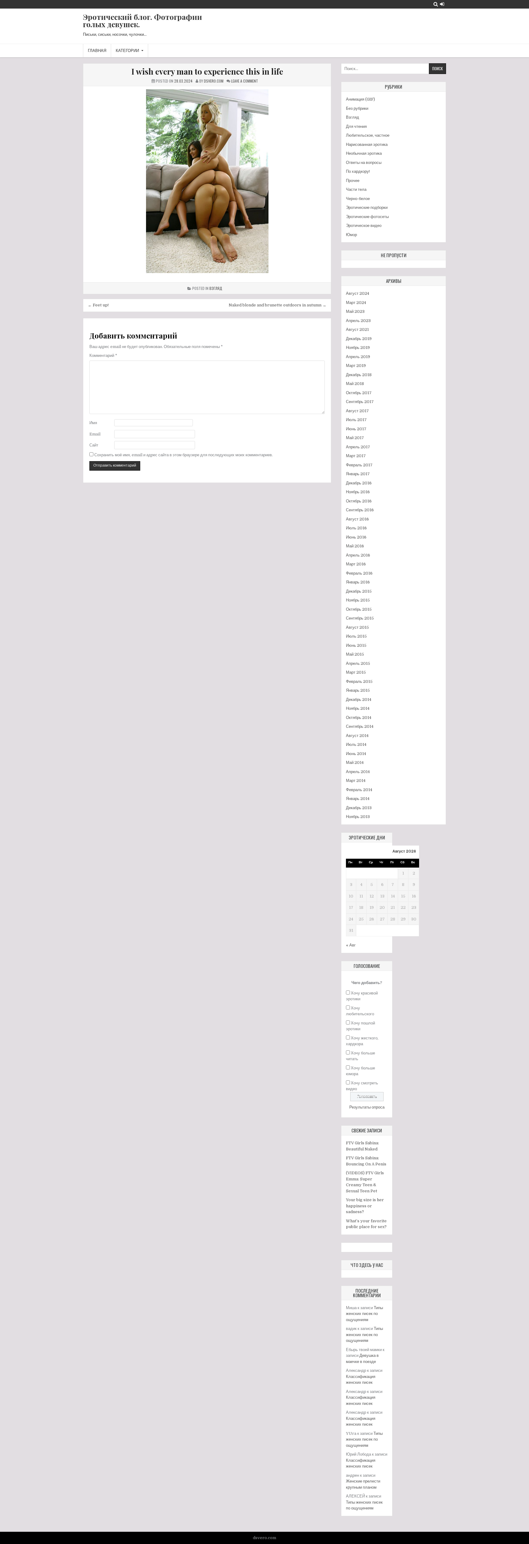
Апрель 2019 (358, 356)
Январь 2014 (358, 798)
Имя (93, 422)
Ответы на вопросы (363, 162)
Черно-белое (358, 198)
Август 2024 (357, 293)
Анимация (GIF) (360, 99)
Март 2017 (356, 456)
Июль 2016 (356, 528)
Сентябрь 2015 (360, 618)
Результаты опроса (367, 1107)
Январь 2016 (358, 582)
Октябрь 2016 (359, 501)
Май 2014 (355, 762)
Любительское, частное (367, 135)
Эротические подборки (367, 207)
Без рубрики (357, 108)
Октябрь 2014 (358, 717)
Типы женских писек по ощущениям (364, 1313)
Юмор (351, 234)
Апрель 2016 (358, 555)
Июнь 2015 (356, 645)
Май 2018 (355, 383)
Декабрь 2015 (359, 591)
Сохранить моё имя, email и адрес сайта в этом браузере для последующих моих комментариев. (183, 455)
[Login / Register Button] (442, 4)
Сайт (93, 445)
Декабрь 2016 (359, 483)
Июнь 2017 (356, 429)
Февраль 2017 (359, 465)
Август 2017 (357, 411)
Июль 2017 (356, 419)
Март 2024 (356, 302)
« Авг (351, 945)
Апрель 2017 (358, 447)
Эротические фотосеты (367, 216)
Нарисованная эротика (367, 144)
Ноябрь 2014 (358, 708)
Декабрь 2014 (358, 699)
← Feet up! (98, 305)
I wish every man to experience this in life (207, 71)
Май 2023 (355, 311)
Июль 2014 (356, 744)
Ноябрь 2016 (358, 492)
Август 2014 (357, 735)
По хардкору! (358, 171)
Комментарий (103, 355)
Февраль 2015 (359, 681)
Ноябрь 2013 (358, 816)
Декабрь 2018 (359, 374)
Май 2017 (355, 437)
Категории (127, 50)
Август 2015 (357, 627)
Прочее (352, 180)
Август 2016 (357, 519)
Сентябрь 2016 (360, 510)
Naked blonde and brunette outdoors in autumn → (277, 305)
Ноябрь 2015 (358, 600)
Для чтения (356, 126)
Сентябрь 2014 (359, 726)
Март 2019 (356, 365)
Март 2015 (356, 672)
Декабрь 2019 (359, 338)
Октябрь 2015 (359, 609)
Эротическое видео (363, 225)
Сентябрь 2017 (360, 401)
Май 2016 (355, 546)
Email (94, 434)
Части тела (356, 189)
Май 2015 (355, 654)
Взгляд (215, 288)
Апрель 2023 (358, 320)
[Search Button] (435, 4)
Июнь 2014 (356, 753)
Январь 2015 (358, 690)
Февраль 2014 (359, 789)
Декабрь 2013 (359, 807)
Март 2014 (356, 780)
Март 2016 (356, 564)
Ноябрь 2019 (358, 347)
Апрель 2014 (358, 771)
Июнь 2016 (356, 537)
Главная (97, 50)
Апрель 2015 (358, 663)
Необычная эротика (364, 153)
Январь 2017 (358, 474)
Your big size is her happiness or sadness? (365, 1206)
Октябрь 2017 (359, 393)
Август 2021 (357, 329)
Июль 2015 (356, 636)
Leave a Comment (244, 80)
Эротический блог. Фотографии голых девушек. (142, 20)
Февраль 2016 (359, 573)
